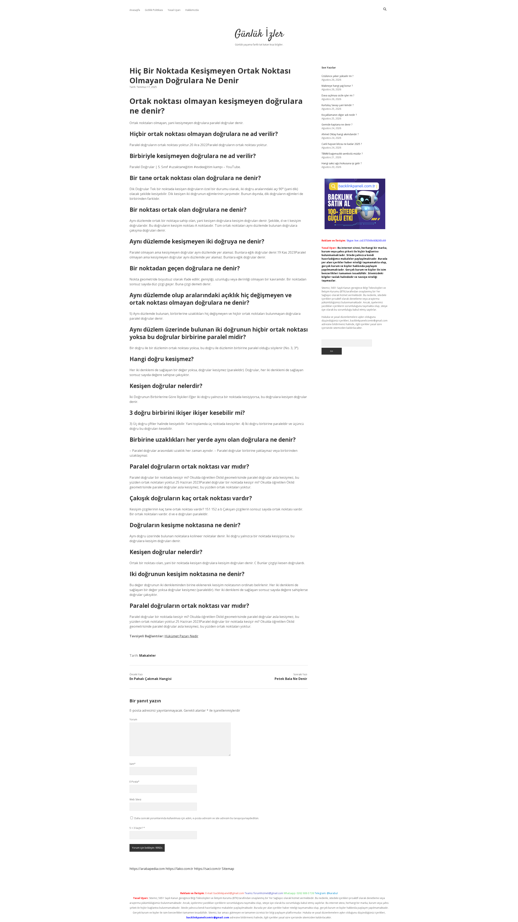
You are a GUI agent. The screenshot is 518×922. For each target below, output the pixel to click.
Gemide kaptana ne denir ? (337, 124)
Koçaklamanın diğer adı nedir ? (339, 115)
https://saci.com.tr (207, 868)
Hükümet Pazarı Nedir (181, 636)
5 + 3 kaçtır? (137, 828)
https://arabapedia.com (147, 868)
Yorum (133, 719)
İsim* (133, 764)
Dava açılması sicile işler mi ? (338, 95)
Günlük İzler (259, 34)
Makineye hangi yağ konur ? (337, 85)
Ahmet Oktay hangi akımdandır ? (340, 134)
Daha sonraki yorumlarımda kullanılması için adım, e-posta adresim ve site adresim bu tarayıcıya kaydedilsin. (196, 818)
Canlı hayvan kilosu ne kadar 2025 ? (342, 144)
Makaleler (147, 655)
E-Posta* (134, 781)
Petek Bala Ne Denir (291, 678)
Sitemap (228, 868)
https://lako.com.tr (179, 868)
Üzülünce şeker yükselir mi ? (337, 76)
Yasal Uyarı (174, 10)
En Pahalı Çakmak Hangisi (151, 678)
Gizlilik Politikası (154, 10)
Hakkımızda (192, 10)
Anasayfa (135, 10)
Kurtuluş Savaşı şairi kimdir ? (337, 105)
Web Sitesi (135, 799)
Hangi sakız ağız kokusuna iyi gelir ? (342, 163)
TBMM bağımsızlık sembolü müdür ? (342, 153)
